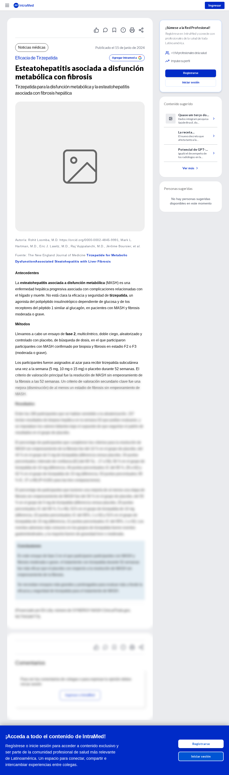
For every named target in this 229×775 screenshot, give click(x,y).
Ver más (188, 168)
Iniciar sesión (201, 756)
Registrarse (201, 744)
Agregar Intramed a (124, 57)
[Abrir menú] (7, 5)
